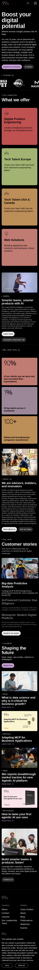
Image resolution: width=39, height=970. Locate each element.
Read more (8, 707)
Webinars (25, 924)
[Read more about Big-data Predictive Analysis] (20, 568)
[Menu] (35, 3)
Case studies (26, 909)
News (23, 913)
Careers (6, 917)
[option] (20, 589)
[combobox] (29, 3)
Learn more (8, 744)
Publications (26, 920)
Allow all (21, 965)
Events (23, 928)
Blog (22, 917)
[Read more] (19, 462)
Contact (5, 913)
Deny (7, 965)
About (4, 909)
